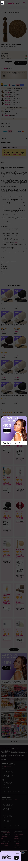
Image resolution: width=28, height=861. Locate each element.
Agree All (16, 857)
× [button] (2, 417)
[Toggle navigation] (2, 3)
